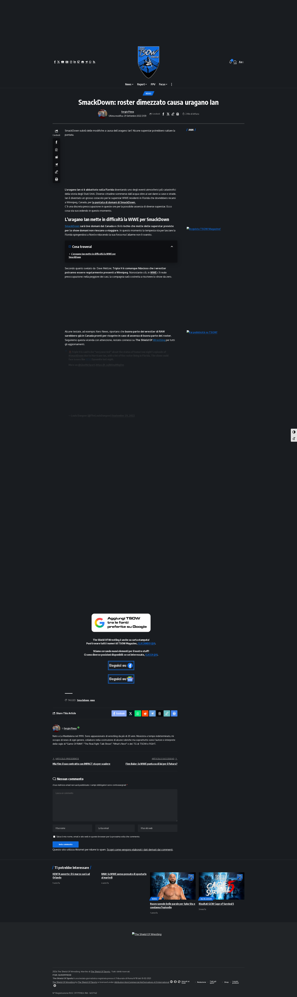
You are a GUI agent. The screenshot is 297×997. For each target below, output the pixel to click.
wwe (92, 700)
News (148, 93)
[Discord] (83, 62)
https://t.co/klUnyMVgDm (110, 364)
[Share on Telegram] (56, 164)
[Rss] (94, 62)
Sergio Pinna (127, 111)
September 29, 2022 (123, 415)
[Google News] (67, 62)
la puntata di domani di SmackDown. (114, 202)
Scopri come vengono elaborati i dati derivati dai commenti (140, 849)
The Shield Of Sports (100, 971)
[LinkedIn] (75, 62)
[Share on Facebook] (163, 113)
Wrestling (159, 340)
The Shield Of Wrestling (64, 982)
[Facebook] (54, 62)
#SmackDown (76, 355)
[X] (58, 62)
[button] (235, 62)
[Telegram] (86, 62)
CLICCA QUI (151, 654)
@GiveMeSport (86, 364)
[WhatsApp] (90, 62)
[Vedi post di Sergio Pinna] (102, 114)
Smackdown (83, 700)
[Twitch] (79, 62)
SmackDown (72, 226)
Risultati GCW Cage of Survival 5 (216, 903)
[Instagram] (71, 62)
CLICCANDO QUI (146, 643)
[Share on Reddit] (56, 156)
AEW (88, 359)
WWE (153, 272)
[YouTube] (62, 62)
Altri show (206, 899)
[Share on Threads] (159, 713)
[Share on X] (168, 113)
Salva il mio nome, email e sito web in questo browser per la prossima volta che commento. (98, 836)
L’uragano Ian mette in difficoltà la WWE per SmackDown (92, 255)
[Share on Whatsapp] (56, 149)
